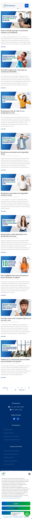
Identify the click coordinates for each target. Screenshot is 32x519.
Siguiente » (22, 390)
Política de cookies (7, 516)
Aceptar (16, 503)
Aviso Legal (26, 516)
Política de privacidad (18, 516)
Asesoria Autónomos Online (11, 450)
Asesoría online (7, 429)
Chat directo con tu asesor (11, 436)
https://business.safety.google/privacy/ (11, 498)
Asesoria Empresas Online (10, 454)
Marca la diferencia (8, 433)
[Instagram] (18, 419)
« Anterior (5, 388)
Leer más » (3, 46)
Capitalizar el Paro (8, 457)
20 (16, 389)
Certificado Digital (8, 464)
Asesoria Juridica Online (10, 461)
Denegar (16, 508)
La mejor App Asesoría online (11, 439)
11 (8, 389)
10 (29, 387)
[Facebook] (14, 419)
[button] (29, 474)
